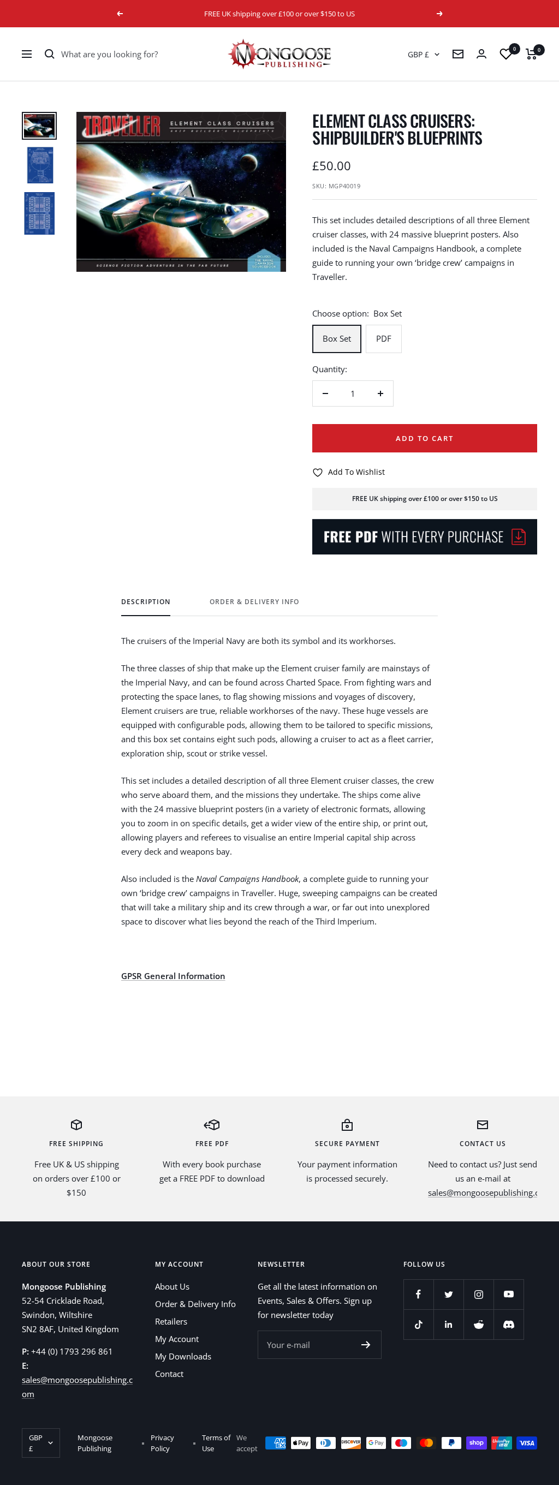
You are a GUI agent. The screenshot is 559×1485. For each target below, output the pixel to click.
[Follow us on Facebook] (418, 1294)
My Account (177, 1338)
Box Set (337, 338)
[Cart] (531, 54)
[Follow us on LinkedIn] (448, 1324)
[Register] (366, 1345)
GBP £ (418, 54)
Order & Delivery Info (254, 602)
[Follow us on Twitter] (448, 1294)
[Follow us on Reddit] (478, 1324)
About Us (172, 1286)
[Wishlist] (506, 54)
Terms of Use (216, 1443)
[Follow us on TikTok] (418, 1324)
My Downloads (183, 1356)
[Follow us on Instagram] (478, 1294)
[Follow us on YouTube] (508, 1294)
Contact (169, 1373)
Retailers (171, 1321)
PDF (383, 338)
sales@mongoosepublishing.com (489, 1192)
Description (145, 602)
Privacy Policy (162, 1443)
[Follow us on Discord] (508, 1324)
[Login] (481, 53)
